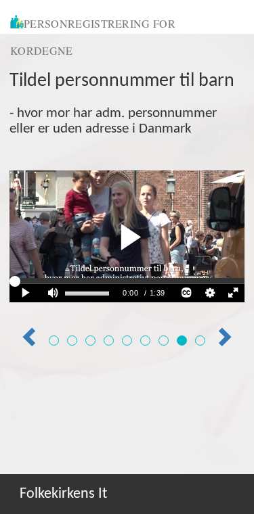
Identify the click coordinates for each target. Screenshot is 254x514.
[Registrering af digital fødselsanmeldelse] (127, 340)
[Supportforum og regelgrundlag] (109, 340)
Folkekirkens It (63, 494)
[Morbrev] (90, 340)
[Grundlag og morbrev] (72, 340)
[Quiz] (200, 340)
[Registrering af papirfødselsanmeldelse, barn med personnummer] (145, 340)
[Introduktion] (54, 340)
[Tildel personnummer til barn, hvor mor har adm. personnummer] (182, 340)
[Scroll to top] (229, 489)
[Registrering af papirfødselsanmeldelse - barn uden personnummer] (163, 340)
